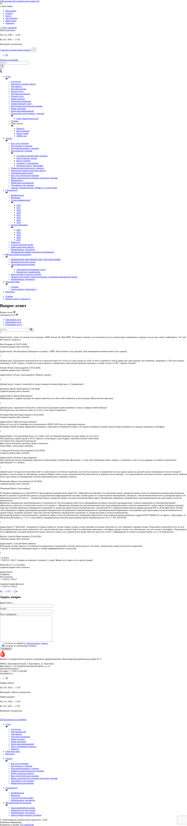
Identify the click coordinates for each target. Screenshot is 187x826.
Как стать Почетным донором (25, 175)
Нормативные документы (23, 249)
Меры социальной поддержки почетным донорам (34, 178)
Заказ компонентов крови (23, 264)
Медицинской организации (18, 254)
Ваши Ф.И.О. (7, 603)
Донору (9, 138)
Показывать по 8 (13, 322)
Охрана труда (17, 96)
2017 (18, 207)
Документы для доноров (22, 185)
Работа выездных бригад (22, 247)
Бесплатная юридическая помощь (26, 106)
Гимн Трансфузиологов (27, 118)
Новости (20, 128)
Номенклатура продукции (23, 262)
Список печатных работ (22, 244)
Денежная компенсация (22, 173)
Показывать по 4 (13, 319)
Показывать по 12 (13, 324)
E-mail (3, 608)
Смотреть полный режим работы (15, 50)
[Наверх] (2, 656)
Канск (8, 16)
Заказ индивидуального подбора (26, 274)
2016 (18, 205)
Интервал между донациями (29, 165)
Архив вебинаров (19, 225)
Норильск (10, 23)
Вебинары (16, 198)
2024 (18, 220)
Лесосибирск (11, 18)
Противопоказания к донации (25, 148)
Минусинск (10, 21)
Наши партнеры (18, 108)
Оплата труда (17, 91)
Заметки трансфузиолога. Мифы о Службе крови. (34, 188)
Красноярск (10, 11)
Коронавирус (17, 180)
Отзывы (14, 121)
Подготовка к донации (21, 146)
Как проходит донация (21, 151)
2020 (18, 212)
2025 (18, 222)
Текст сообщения (8, 614)
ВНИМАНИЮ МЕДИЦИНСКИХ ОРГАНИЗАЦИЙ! (36, 259)
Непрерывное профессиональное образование (32, 252)
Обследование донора (26, 158)
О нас (8, 76)
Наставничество (18, 89)
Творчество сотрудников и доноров (27, 113)
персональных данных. (37, 643)
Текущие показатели (20, 94)
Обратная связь (12, 282)
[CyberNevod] (27, 825)
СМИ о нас (21, 136)
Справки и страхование (27, 163)
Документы (16, 86)
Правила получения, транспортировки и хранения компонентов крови (44, 277)
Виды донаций (23, 161)
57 (15, 591)
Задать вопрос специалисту (24, 289)
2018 (18, 210)
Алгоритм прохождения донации (32, 156)
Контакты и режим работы (23, 84)
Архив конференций (20, 200)
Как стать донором (19, 143)
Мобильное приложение (22, 183)
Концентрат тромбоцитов (28, 272)
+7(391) (8, 28)
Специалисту (11, 190)
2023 (18, 217)
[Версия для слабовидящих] (1, 69)
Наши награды (18, 99)
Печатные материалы (21, 101)
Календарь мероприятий (22, 111)
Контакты (10, 292)
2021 (18, 215)
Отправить (6, 648)
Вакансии (15, 242)
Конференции (17, 195)
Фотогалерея (22, 133)
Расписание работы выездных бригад (28, 170)
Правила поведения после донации (27, 168)
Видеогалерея (22, 131)
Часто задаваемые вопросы (23, 746)
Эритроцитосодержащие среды (31, 269)
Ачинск (9, 13)
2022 (18, 232)
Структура (16, 81)
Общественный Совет (21, 103)
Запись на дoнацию (9, 60)
